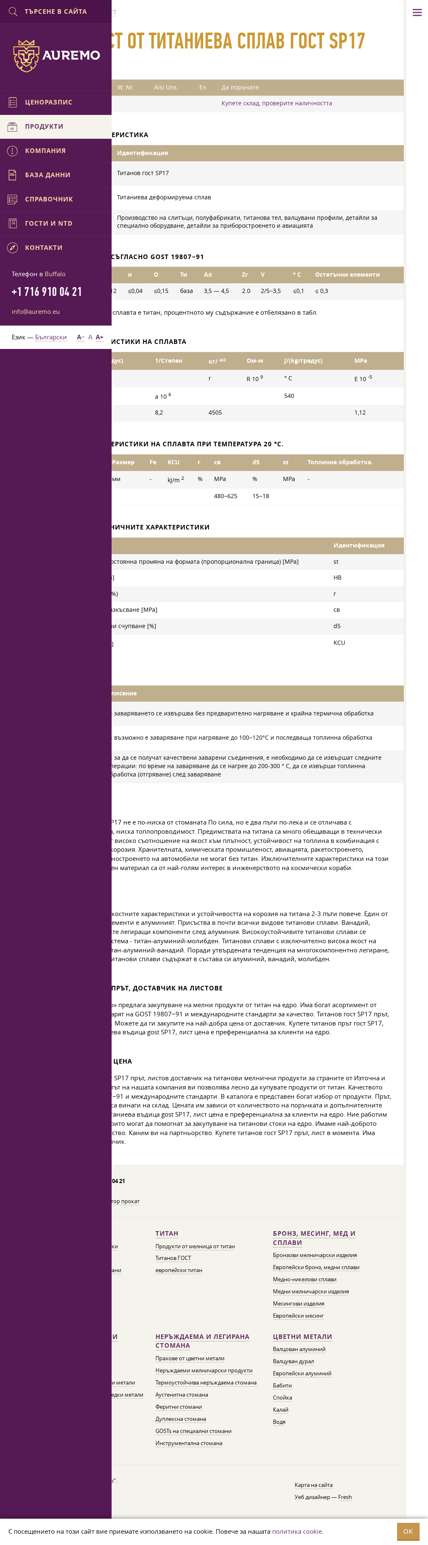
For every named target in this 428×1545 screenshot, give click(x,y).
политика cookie (297, 1531)
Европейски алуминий (302, 1373)
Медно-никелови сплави (304, 1279)
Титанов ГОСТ (173, 1258)
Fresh (345, 1497)
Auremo (56, 56)
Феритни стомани (178, 1406)
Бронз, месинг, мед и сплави (314, 1238)
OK (408, 1531)
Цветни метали (302, 1336)
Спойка (282, 1397)
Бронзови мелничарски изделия (315, 1255)
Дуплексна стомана (180, 1419)
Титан (166, 1233)
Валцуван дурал (293, 1361)
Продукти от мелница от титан (195, 1246)
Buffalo (55, 274)
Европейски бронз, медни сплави (316, 1267)
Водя (279, 1421)
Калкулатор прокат (115, 1201)
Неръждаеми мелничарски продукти (203, 1370)
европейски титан (178, 1270)
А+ (100, 337)
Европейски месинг (298, 1315)
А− (81, 337)
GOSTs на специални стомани (193, 1431)
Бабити (282, 1385)
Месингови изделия (298, 1303)
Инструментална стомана (188, 1443)
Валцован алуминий (299, 1349)
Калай (280, 1409)
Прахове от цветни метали (189, 1358)
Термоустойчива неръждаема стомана (206, 1382)
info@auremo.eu (36, 311)
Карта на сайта (314, 1485)
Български (51, 337)
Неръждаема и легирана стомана (202, 1341)
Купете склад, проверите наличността (277, 103)
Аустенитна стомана (181, 1394)
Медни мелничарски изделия (311, 1291)
